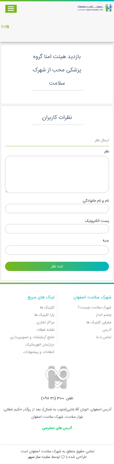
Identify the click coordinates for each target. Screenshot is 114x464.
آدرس (107, 330)
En (3, 27)
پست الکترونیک (97, 221)
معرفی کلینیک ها (98, 322)
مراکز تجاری (45, 322)
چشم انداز (103, 315)
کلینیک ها (47, 307)
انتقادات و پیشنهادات (38, 352)
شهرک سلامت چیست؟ (94, 307)
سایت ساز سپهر (39, 457)
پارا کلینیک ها (44, 315)
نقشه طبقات (45, 330)
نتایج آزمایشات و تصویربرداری (32, 337)
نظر (106, 151)
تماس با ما (103, 337)
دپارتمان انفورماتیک (40, 345)
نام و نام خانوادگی (96, 201)
